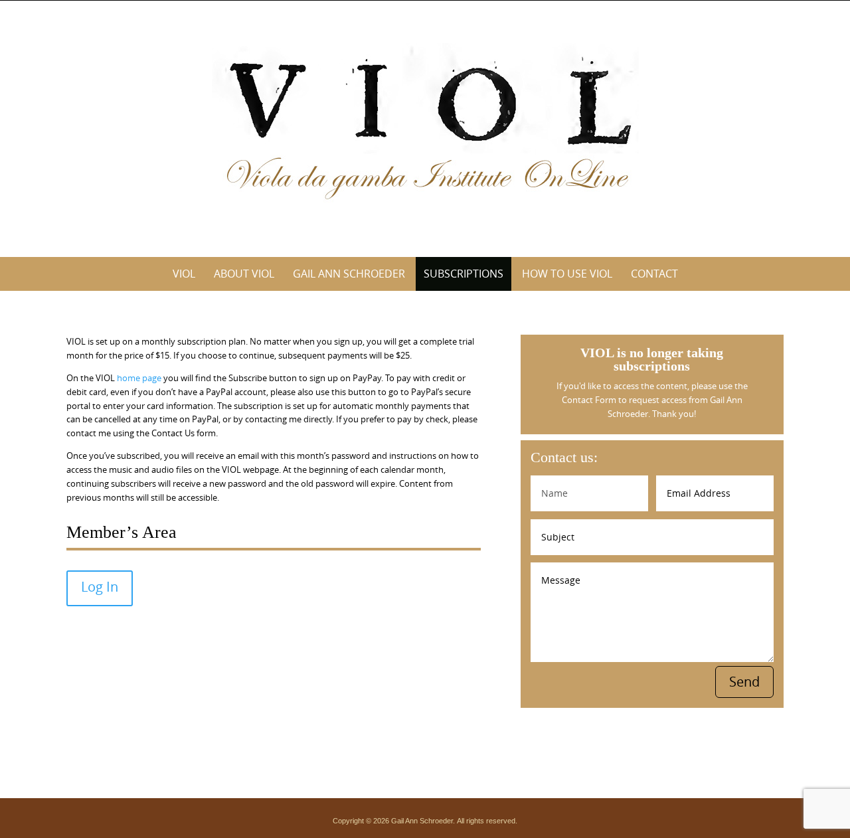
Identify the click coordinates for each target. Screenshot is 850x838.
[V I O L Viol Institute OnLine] (425, 126)
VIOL (184, 273)
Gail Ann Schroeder (349, 273)
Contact (654, 273)
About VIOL (244, 273)
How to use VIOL (567, 273)
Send (744, 682)
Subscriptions (463, 273)
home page (139, 378)
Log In (99, 587)
